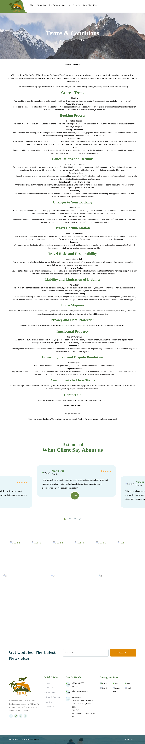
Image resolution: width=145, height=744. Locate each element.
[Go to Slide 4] (75, 519)
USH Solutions (34, 739)
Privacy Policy (51, 692)
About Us (76, 5)
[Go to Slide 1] (59, 519)
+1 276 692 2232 (78, 686)
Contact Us (86, 5)
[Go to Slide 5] (80, 519)
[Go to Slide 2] (65, 519)
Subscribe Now (123, 653)
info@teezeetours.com (80, 691)
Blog (95, 5)
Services (65, 5)
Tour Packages (54, 5)
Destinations (41, 5)
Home (32, 5)
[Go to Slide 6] (85, 519)
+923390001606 (78, 683)
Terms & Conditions (53, 697)
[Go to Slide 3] (70, 519)
